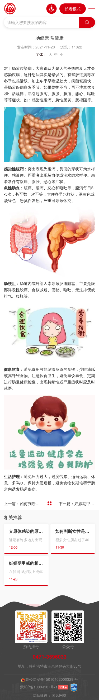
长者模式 (73, 8)
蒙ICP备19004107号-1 (39, 686)
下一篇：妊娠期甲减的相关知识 (77, 503)
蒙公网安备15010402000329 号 (51, 679)
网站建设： (42, 695)
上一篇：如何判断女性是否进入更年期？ (22, 503)
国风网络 (59, 695)
